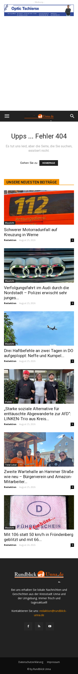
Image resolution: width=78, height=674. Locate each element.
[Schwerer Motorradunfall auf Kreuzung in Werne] (39, 207)
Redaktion (10, 240)
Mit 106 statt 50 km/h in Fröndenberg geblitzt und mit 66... (38, 537)
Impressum (53, 662)
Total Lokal (11, 464)
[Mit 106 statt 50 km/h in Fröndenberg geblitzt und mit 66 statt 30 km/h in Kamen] (39, 512)
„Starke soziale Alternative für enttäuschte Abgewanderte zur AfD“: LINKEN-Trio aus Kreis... (37, 413)
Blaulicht (9, 222)
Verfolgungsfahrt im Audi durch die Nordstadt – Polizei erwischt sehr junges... (36, 292)
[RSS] (39, 626)
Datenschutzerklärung (30, 662)
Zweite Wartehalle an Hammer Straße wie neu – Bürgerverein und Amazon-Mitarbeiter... (39, 476)
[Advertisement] (39, 69)
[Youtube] (50, 626)
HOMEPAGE (48, 163)
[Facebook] (28, 626)
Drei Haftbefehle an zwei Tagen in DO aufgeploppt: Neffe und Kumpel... (38, 353)
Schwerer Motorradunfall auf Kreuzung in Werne (30, 232)
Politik (8, 402)
